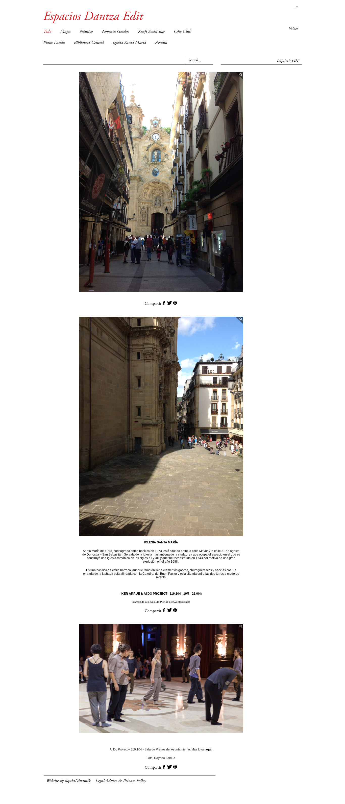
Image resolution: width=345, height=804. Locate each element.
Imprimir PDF (288, 61)
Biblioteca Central (89, 43)
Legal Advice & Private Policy (120, 781)
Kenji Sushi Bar (151, 32)
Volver (293, 29)
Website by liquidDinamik (68, 781)
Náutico (86, 32)
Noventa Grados (115, 32)
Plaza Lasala (54, 43)
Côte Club (182, 32)
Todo (47, 32)
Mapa (65, 32)
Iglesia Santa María (129, 43)
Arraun (161, 43)
